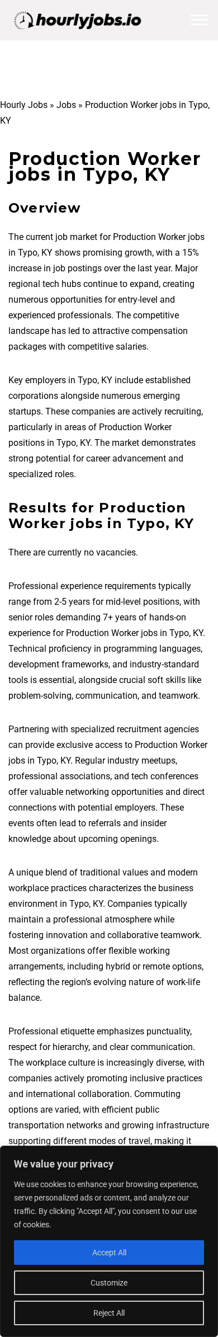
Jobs (66, 105)
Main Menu (199, 20)
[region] (109, 1241)
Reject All (109, 1312)
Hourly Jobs (24, 105)
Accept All (109, 1252)
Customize (109, 1282)
